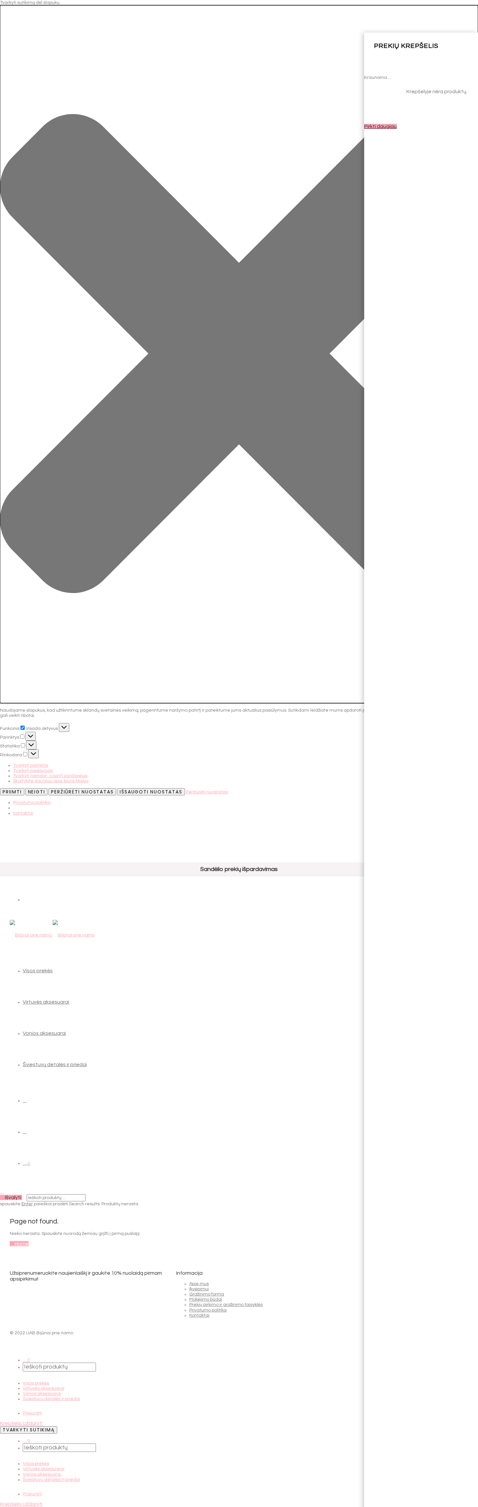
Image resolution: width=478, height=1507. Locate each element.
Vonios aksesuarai (44, 1033)
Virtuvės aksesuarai (46, 1002)
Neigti (36, 792)
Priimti (12, 792)
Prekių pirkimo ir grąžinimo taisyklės (226, 1304)
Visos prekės (38, 970)
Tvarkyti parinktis (30, 765)
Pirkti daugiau (380, 126)
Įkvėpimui (199, 1289)
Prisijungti (32, 1413)
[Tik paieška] (25, 1100)
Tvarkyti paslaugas (33, 770)
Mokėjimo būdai (205, 1299)
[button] (239, 354)
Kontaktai (23, 813)
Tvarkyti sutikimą (29, 1430)
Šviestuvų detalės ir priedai (55, 1064)
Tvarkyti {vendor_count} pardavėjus (50, 776)
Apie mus (199, 1284)
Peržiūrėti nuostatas (82, 792)
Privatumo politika (31, 802)
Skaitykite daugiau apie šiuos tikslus (50, 781)
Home (21, 1243)
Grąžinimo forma (206, 1294)
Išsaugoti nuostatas (151, 792)
